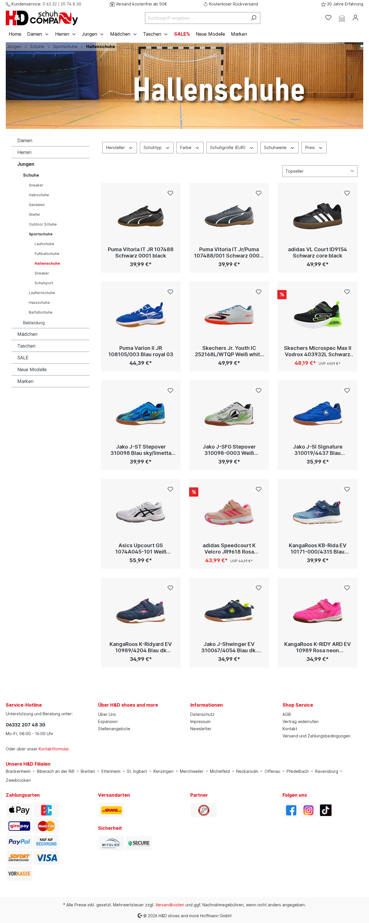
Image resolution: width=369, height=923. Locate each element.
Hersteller (116, 147)
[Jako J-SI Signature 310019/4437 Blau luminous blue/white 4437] (317, 413)
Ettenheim (111, 771)
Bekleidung (34, 322)
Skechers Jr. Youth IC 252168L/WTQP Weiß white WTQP (229, 351)
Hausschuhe (39, 302)
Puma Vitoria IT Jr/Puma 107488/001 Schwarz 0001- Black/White (229, 252)
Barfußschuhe (40, 312)
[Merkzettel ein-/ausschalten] (170, 193)
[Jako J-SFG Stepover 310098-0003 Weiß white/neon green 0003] (229, 413)
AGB (287, 714)
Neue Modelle (32, 369)
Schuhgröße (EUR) (228, 147)
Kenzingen (163, 771)
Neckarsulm (247, 771)
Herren (24, 152)
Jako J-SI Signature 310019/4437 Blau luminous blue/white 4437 (318, 450)
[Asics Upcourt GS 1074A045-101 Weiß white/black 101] (141, 512)
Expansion (108, 721)
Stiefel (34, 214)
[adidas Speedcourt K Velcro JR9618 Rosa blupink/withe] (229, 512)
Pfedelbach (298, 771)
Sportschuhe (40, 234)
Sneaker (36, 185)
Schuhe (31, 175)
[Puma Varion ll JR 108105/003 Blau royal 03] (141, 315)
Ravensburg (326, 771)
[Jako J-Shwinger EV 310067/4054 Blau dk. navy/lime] (229, 611)
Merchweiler (192, 771)
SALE (23, 358)
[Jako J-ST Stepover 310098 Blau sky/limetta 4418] (141, 413)
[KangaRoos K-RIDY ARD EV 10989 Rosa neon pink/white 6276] (317, 611)
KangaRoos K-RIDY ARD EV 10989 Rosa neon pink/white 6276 (317, 647)
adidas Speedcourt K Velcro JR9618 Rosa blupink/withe (229, 548)
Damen (24, 140)
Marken (25, 381)
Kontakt (290, 728)
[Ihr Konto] (355, 17)
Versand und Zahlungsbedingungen (317, 735)
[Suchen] (253, 18)
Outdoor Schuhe (43, 224)
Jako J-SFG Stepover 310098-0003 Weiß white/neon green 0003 (229, 450)
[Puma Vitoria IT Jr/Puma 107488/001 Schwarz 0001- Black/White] (229, 216)
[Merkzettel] (328, 17)
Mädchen (27, 334)
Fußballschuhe (47, 253)
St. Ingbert (137, 771)
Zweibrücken (18, 780)
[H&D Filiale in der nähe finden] (342, 18)
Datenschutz (202, 714)
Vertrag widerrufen (301, 721)
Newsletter (200, 728)
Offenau (272, 771)
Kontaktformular (54, 748)
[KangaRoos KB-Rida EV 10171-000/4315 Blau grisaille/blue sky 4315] (317, 512)
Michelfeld (220, 771)
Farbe (186, 147)
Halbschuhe (39, 195)
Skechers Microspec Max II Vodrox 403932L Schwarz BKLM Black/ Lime (317, 351)
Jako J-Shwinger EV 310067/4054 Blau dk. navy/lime (229, 647)
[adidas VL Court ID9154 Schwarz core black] (317, 216)
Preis (310, 147)
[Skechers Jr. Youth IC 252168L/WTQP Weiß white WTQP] (229, 315)
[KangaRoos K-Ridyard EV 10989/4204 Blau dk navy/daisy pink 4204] (141, 611)
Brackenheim (18, 771)
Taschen (26, 346)
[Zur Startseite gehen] (42, 18)
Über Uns (107, 714)
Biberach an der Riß (55, 771)
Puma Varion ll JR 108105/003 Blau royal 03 (140, 351)
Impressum (200, 721)
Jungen (25, 164)
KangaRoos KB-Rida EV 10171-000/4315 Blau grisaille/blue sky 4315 (318, 548)
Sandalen (37, 205)
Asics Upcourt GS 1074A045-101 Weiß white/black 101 (140, 548)
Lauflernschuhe (42, 293)
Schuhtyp (153, 147)
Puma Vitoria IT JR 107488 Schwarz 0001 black (141, 252)
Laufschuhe (44, 244)
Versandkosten (169, 904)
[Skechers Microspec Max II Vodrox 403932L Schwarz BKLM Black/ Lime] (317, 315)
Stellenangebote (114, 728)
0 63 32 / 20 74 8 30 (62, 3)
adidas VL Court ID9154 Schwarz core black (317, 252)
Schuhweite (276, 147)
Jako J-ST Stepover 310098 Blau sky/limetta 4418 (140, 450)
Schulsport (44, 283)
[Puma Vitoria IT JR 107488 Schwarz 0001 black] (141, 216)
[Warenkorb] (365, 15)
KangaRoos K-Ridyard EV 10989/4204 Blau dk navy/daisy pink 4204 (141, 647)
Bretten (88, 771)
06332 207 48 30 (25, 725)
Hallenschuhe (47, 263)
